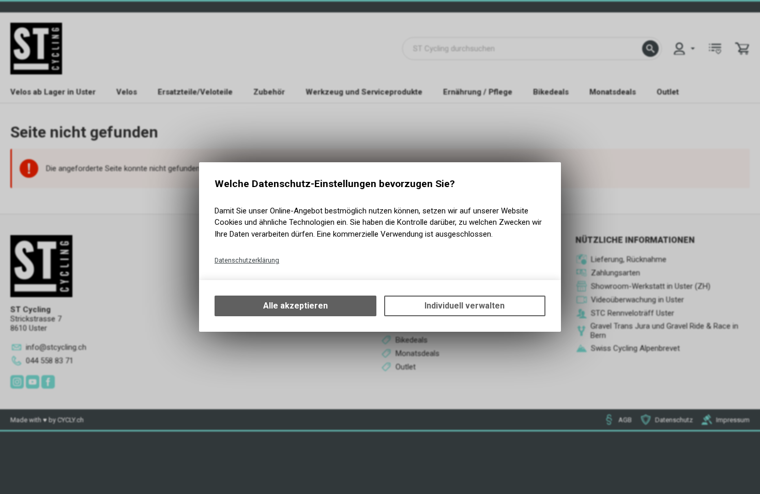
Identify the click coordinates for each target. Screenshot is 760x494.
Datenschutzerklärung (247, 260)
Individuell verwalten (464, 306)
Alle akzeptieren (295, 306)
